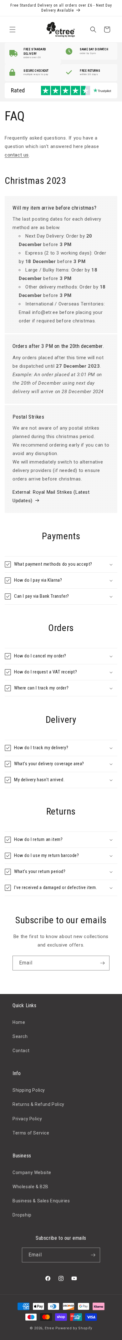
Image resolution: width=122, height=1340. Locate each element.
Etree (49, 1328)
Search (20, 1036)
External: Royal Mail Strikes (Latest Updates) (51, 496)
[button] (12, 29)
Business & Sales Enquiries (41, 1200)
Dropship (22, 1214)
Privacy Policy (27, 1118)
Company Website (32, 1172)
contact (14, 155)
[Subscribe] (102, 963)
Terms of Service (31, 1132)
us (26, 155)
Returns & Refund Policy (38, 1104)
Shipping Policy (29, 1090)
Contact (21, 1050)
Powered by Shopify (74, 1328)
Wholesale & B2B (30, 1186)
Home (19, 1022)
